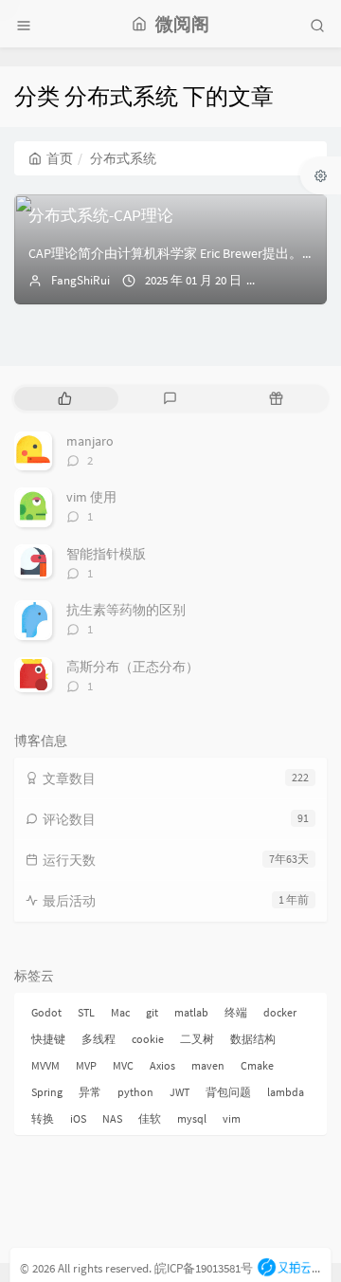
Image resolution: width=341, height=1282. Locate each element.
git (152, 1012)
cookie (148, 1039)
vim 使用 (91, 496)
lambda (285, 1092)
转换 (42, 1118)
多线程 (98, 1039)
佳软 (149, 1118)
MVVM (45, 1065)
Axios (162, 1065)
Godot (46, 1012)
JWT (179, 1092)
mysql (191, 1118)
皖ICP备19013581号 (203, 1268)
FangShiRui (80, 280)
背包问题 (228, 1092)
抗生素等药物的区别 (126, 609)
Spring (47, 1092)
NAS (112, 1118)
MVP (86, 1065)
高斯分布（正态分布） (132, 666)
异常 (90, 1092)
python (135, 1092)
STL (86, 1012)
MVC (123, 1065)
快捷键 (48, 1039)
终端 (235, 1012)
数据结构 (253, 1039)
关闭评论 (298, 280)
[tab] (64, 398)
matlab (191, 1012)
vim (232, 1118)
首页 (59, 158)
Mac (120, 1012)
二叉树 (197, 1039)
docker (279, 1012)
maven (207, 1065)
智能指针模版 (106, 553)
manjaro (90, 440)
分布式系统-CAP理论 (100, 215)
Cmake (257, 1065)
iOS (78, 1118)
